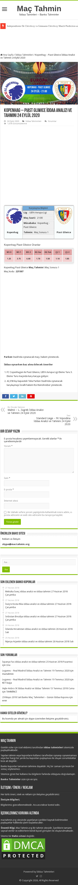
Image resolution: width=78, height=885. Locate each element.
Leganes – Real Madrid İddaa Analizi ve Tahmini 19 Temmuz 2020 (35, 670)
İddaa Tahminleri (24, 54)
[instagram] (40, 876)
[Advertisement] (39, 41)
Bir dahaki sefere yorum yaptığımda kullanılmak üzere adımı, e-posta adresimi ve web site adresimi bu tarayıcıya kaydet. (38, 513)
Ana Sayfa (8, 54)
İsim (7, 478)
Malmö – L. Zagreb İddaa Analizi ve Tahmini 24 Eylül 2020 (26, 410)
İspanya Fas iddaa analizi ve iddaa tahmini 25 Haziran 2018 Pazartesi (37, 661)
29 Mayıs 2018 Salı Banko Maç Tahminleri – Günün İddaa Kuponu (35, 697)
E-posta (9, 489)
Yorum (8, 446)
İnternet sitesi (11, 500)
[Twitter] (37, 876)
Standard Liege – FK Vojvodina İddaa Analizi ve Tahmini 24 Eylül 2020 (52, 420)
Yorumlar (52, 121)
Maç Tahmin (39, 8)
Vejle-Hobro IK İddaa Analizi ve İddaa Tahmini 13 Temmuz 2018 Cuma (38, 688)
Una (8, 665)
